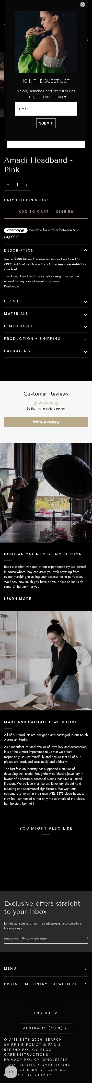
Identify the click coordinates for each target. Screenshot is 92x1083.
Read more (11, 286)
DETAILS (13, 301)
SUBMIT (46, 123)
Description (19, 250)
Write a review (46, 422)
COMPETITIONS (54, 1064)
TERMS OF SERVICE (24, 1069)
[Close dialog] (82, 4)
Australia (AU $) (43, 1028)
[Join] (83, 938)
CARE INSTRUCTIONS (26, 1054)
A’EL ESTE (19, 1039)
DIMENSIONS (18, 326)
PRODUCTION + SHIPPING (32, 338)
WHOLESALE (55, 1059)
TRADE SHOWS (20, 1064)
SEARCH (53, 1039)
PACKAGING (17, 351)
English (43, 1013)
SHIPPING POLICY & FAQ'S (32, 1044)
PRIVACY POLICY (22, 1059)
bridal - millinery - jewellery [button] (40, 984)
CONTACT (58, 1069)
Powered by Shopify (28, 1075)
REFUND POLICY (21, 1049)
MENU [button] (10, 968)
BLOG (46, 1049)
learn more (17, 598)
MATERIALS (16, 313)
